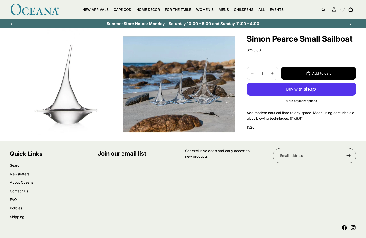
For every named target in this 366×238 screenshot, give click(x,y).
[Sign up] (348, 155)
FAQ (13, 199)
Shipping (17, 217)
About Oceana (22, 182)
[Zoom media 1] (66, 84)
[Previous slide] (11, 23)
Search (15, 165)
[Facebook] (344, 228)
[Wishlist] (342, 8)
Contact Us (19, 191)
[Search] (323, 9)
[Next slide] (350, 23)
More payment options (301, 101)
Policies (16, 208)
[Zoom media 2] (179, 84)
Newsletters (19, 174)
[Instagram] (353, 228)
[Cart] (350, 9)
